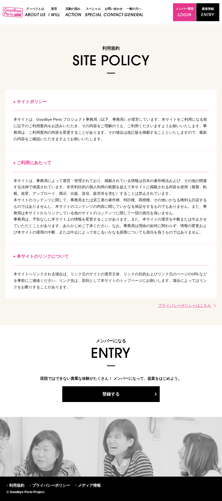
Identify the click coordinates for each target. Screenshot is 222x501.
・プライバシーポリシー (49, 485)
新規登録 (208, 8)
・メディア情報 (87, 485)
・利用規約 (14, 485)
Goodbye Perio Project (14, 12)
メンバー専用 (185, 8)
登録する (111, 394)
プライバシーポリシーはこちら (184, 305)
